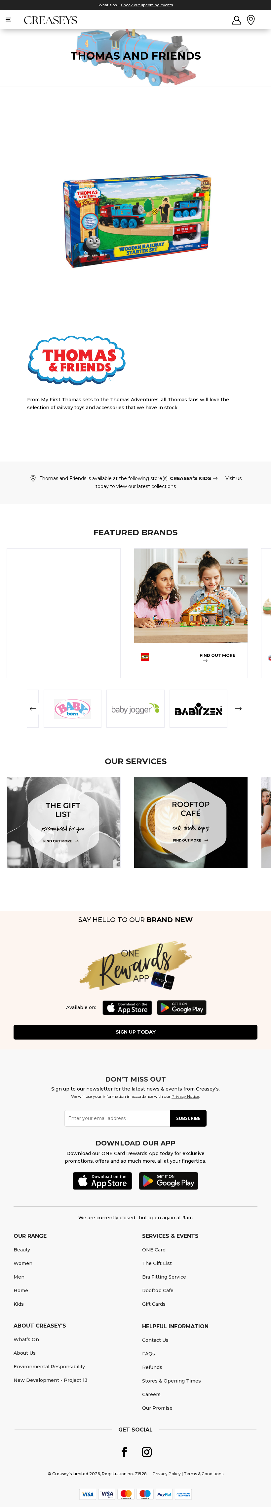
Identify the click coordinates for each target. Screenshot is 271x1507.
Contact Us (155, 1340)
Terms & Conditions (203, 1473)
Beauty (22, 1250)
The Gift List (157, 1263)
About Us (25, 1353)
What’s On (26, 1339)
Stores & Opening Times (171, 1381)
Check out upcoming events (147, 5)
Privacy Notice (185, 1096)
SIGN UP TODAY (136, 1032)
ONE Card (154, 1250)
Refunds (152, 1367)
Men (19, 1277)
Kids (19, 1304)
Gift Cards (154, 1304)
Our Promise (157, 1408)
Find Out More (217, 655)
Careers (151, 1394)
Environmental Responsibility (49, 1367)
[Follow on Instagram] (147, 1452)
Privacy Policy (167, 1473)
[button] (33, 708)
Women (23, 1263)
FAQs (148, 1354)
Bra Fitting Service (164, 1277)
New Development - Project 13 (51, 1380)
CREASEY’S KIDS (190, 478)
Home (21, 1290)
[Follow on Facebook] (124, 1452)
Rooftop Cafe (158, 1290)
